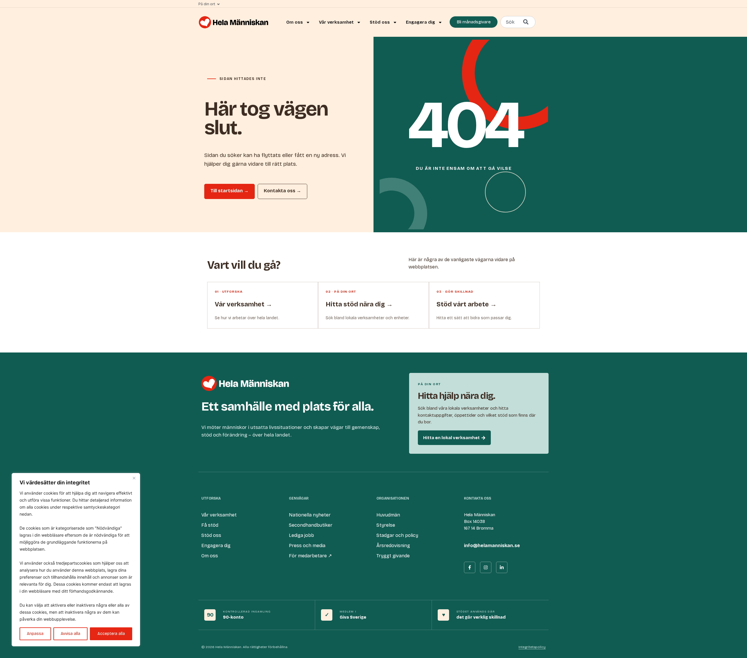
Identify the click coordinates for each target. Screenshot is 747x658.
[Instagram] (485, 567)
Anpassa (35, 633)
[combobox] (517, 22)
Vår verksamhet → (243, 304)
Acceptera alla (111, 633)
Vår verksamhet (336, 22)
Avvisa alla (70, 633)
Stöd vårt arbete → (467, 304)
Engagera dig (420, 22)
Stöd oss (380, 22)
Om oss (294, 22)
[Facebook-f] (469, 567)
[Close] (133, 477)
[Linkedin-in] (501, 567)
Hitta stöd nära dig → (359, 304)
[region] (76, 559)
